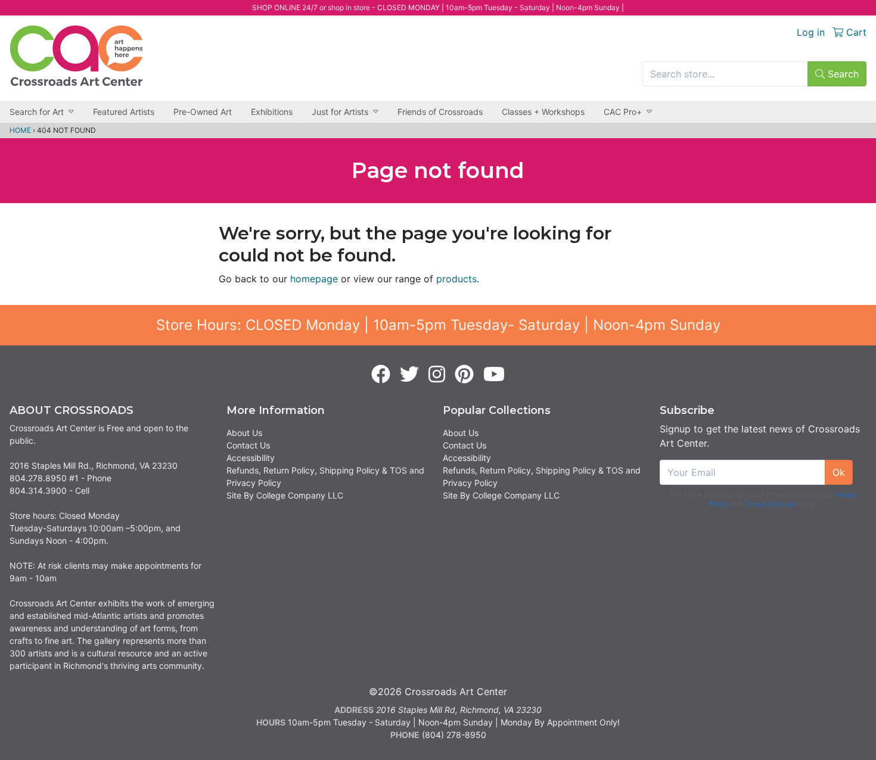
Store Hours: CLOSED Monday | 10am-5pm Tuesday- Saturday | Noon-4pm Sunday (438, 325)
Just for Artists (340, 112)
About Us (244, 433)
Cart (854, 32)
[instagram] (436, 375)
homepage (314, 279)
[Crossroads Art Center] (76, 55)
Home (20, 130)
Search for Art (37, 112)
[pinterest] (464, 375)
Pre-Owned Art (202, 112)
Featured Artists (123, 112)
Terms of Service (770, 504)
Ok (838, 472)
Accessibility (250, 458)
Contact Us (248, 445)
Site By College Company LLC (284, 495)
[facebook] (380, 375)
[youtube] (494, 375)
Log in (811, 32)
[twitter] (409, 375)
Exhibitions (272, 112)
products (456, 279)
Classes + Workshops (543, 112)
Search (842, 74)
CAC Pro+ (623, 112)
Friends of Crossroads (440, 112)
